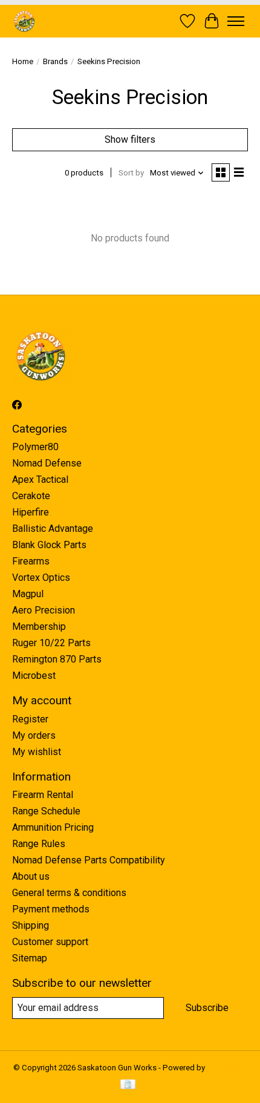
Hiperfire (30, 512)
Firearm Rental (42, 794)
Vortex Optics (41, 577)
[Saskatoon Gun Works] (24, 20)
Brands (55, 61)
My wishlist (36, 752)
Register (30, 719)
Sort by (131, 172)
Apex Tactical (40, 479)
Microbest (34, 675)
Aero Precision (43, 610)
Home (22, 61)
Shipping (30, 925)
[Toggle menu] (236, 21)
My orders (34, 735)
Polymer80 (35, 447)
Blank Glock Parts (49, 545)
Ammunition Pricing (53, 827)
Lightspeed (227, 1067)
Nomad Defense (47, 463)
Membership (39, 626)
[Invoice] (127, 1085)
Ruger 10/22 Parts (51, 643)
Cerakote (31, 496)
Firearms (31, 561)
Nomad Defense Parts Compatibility (88, 860)
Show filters (130, 139)
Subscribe (207, 1007)
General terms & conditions (69, 892)
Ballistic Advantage (52, 528)
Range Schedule (46, 811)
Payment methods (50, 909)
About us (31, 876)
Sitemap (29, 958)
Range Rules (38, 843)
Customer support (50, 942)
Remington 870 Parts (57, 659)
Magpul (28, 594)
